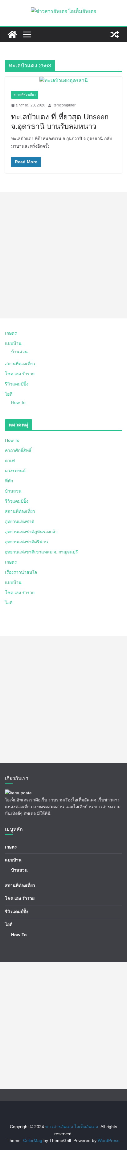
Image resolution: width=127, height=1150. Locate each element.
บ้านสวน (19, 351)
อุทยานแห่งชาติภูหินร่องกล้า (31, 531)
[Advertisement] (63, 255)
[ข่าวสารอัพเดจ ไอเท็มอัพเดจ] (12, 34)
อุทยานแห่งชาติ (19, 521)
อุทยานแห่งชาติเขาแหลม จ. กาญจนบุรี (41, 551)
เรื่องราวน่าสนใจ (21, 572)
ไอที (8, 394)
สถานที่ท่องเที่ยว (25, 94)
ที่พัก (9, 480)
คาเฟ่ (10, 460)
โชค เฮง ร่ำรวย (20, 373)
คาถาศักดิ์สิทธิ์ (18, 450)
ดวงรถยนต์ (15, 470)
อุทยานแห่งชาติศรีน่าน (26, 541)
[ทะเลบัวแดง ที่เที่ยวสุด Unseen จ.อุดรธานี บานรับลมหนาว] (63, 81)
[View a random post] (114, 34)
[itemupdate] (18, 792)
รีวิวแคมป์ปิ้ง (16, 383)
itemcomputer (64, 105)
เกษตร (11, 333)
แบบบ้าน (13, 343)
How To (18, 402)
